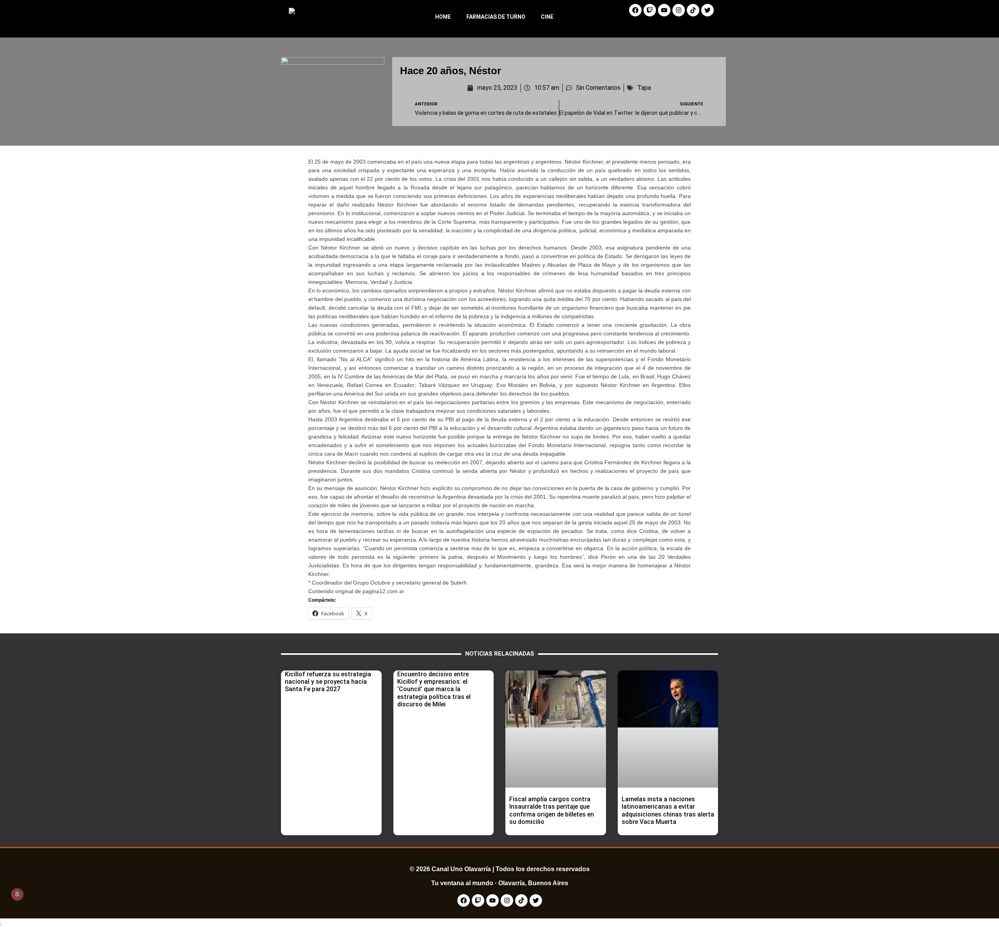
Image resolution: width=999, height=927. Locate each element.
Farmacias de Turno (495, 17)
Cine (547, 17)
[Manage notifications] (17, 894)
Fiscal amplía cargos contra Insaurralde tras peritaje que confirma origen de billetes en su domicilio (551, 810)
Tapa (644, 87)
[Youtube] (664, 10)
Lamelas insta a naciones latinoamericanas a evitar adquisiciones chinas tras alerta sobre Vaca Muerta (668, 810)
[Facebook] (635, 10)
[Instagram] (678, 10)
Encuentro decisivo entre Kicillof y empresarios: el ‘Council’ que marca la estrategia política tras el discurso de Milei (434, 689)
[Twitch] (649, 10)
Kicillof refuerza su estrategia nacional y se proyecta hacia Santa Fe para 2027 (328, 681)
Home (443, 17)
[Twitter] (707, 10)
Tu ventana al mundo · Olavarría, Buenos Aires (499, 883)
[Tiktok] (693, 10)
